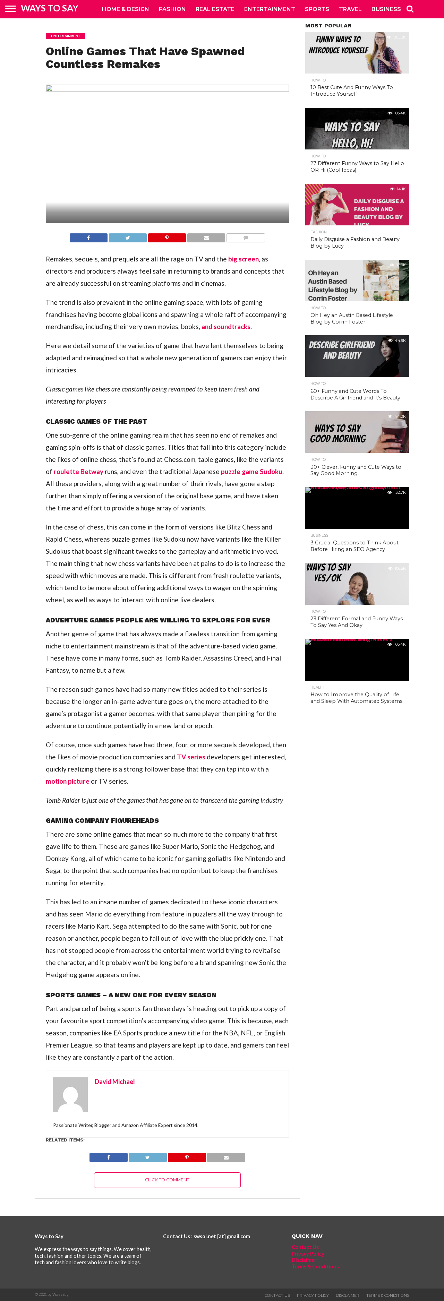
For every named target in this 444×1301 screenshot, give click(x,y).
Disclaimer (304, 1260)
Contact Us (305, 1247)
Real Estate (215, 9)
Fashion (172, 9)
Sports (317, 9)
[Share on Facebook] (89, 236)
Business (386, 9)
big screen (243, 259)
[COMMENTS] (245, 236)
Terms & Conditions (315, 1266)
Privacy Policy (308, 1254)
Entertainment (269, 9)
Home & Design (125, 9)
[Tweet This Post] (128, 236)
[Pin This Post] (167, 236)
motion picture (67, 781)
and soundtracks (226, 326)
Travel (350, 9)
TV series (191, 757)
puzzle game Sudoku (251, 471)
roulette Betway (78, 471)
